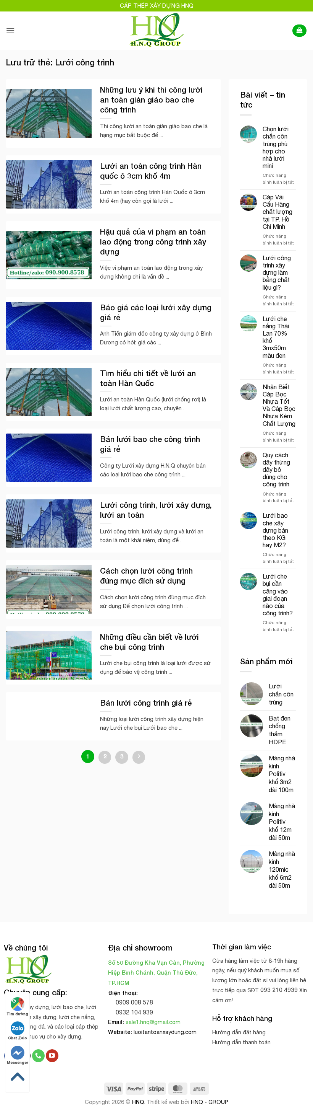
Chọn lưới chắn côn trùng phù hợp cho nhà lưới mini (276, 147)
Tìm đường (17, 1013)
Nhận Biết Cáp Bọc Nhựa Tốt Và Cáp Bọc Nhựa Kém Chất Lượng (279, 405)
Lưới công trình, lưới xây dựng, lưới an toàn (156, 509)
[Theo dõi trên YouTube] (52, 1055)
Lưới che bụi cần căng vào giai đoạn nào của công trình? (278, 594)
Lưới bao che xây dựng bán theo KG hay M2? (275, 530)
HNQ (138, 1102)
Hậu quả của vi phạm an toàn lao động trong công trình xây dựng (153, 241)
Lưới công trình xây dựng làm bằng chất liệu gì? (277, 272)
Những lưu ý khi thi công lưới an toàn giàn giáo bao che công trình (151, 99)
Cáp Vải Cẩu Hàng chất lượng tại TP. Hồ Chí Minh (277, 212)
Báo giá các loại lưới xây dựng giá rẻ (155, 312)
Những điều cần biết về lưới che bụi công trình (149, 641)
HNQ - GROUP (209, 1102)
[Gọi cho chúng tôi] (38, 1055)
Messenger (17, 1062)
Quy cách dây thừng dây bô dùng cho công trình (276, 470)
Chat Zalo (17, 1037)
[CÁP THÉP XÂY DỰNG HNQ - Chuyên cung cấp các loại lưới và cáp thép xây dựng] (156, 30)
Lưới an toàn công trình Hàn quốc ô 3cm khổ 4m (151, 170)
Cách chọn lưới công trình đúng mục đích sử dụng (146, 575)
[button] (10, 30)
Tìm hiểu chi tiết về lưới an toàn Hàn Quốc (148, 378)
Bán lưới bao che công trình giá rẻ (150, 443)
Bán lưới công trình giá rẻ (146, 702)
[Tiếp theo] (138, 757)
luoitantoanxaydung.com (165, 1032)
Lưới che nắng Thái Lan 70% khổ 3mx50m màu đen (276, 337)
